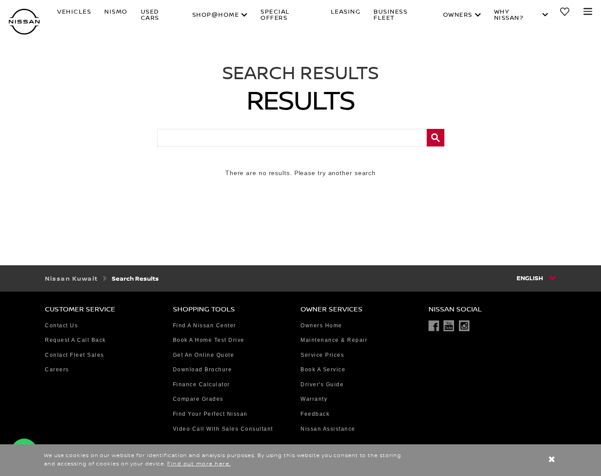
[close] (551, 460)
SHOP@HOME (215, 14)
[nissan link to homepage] (24, 22)
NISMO (116, 12)
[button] (587, 11)
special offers (275, 15)
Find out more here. (199, 464)
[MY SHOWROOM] (565, 11)
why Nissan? (509, 15)
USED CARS (150, 15)
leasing (346, 12)
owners (458, 14)
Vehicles (74, 12)
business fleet (390, 15)
